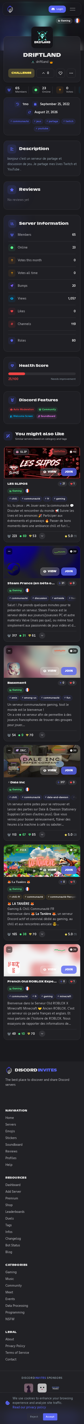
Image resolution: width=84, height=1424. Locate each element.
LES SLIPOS (17, 483)
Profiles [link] (10, 1158)
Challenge (21, 73)
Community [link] (13, 1285)
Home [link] (9, 1118)
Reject (34, 1416)
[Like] (60, 73)
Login (59, 9)
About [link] (9, 1339)
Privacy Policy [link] (15, 1346)
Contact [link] (10, 1359)
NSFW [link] (10, 1319)
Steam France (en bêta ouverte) (31, 583)
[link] (28, 1388)
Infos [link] (8, 1232)
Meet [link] (9, 1292)
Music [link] (9, 1279)
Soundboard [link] (13, 1144)
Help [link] (8, 1165)
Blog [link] (8, 1252)
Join (69, 472)
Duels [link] (9, 1218)
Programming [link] (14, 1312)
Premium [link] (11, 1198)
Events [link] (10, 1299)
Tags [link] (8, 1225)
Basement (16, 683)
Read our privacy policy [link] (29, 1407)
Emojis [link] (10, 1131)
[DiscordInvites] (10, 9)
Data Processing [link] (16, 1305)
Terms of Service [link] (17, 1352)
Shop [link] (9, 1205)
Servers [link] (10, 1124)
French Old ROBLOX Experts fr (32, 981)
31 (63, 583)
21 (63, 483)
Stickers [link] (11, 1138)
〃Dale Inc (16, 782)
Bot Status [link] (12, 1245)
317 (62, 782)
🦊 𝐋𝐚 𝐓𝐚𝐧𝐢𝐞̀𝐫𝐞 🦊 (18, 882)
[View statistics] (59, 452)
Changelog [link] (13, 1238)
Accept (50, 1416)
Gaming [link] (11, 1272)
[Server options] (71, 73)
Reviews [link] (11, 1151)
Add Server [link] (13, 1191)
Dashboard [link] (12, 1185)
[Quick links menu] (9, 452)
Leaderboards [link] (14, 1212)
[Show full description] (42, 535)
